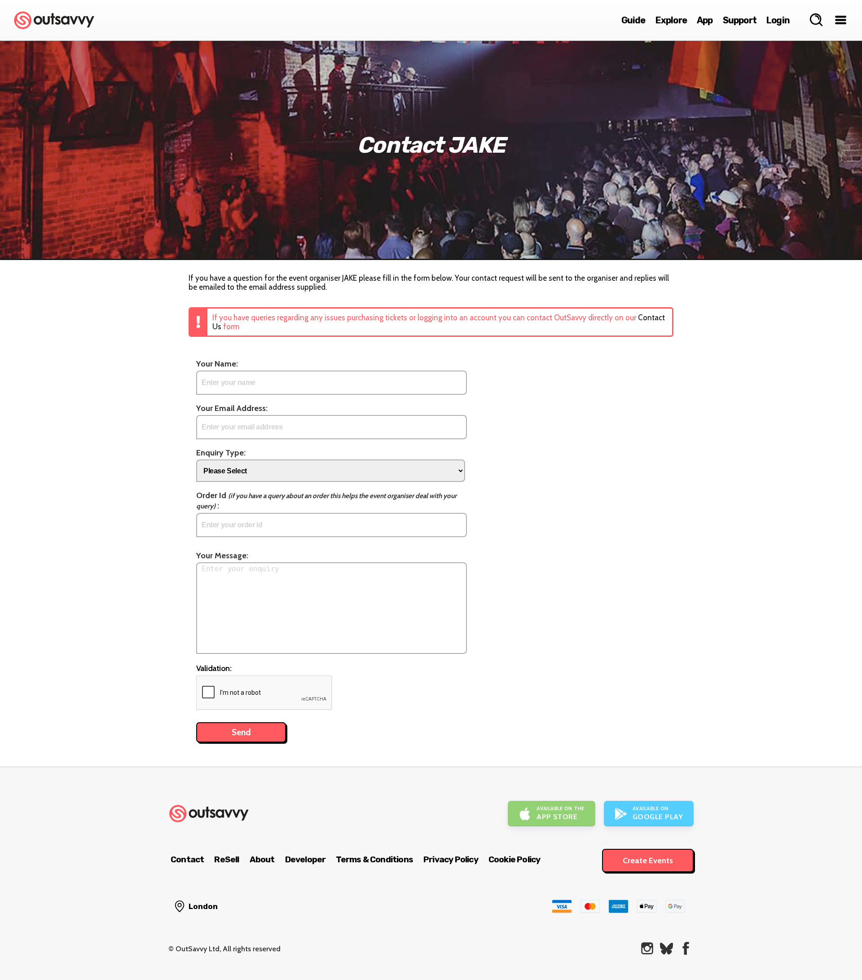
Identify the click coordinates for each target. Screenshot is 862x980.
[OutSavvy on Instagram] (647, 948)
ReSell (226, 859)
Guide (633, 20)
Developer (305, 859)
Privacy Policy (450, 859)
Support (739, 20)
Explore (671, 20)
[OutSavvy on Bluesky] (666, 948)
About (262, 859)
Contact (187, 859)
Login (778, 20)
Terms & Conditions (374, 859)
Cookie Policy (514, 859)
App (705, 20)
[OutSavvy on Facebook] (686, 948)
